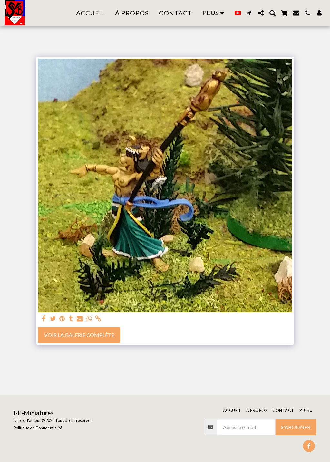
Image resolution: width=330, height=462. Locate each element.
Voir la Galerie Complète (79, 335)
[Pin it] (62, 318)
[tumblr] (71, 318)
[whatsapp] (89, 318)
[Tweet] (53, 318)
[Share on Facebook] (44, 318)
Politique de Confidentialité (38, 427)
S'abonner (295, 427)
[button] (249, 13)
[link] (98, 318)
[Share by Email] (80, 318)
